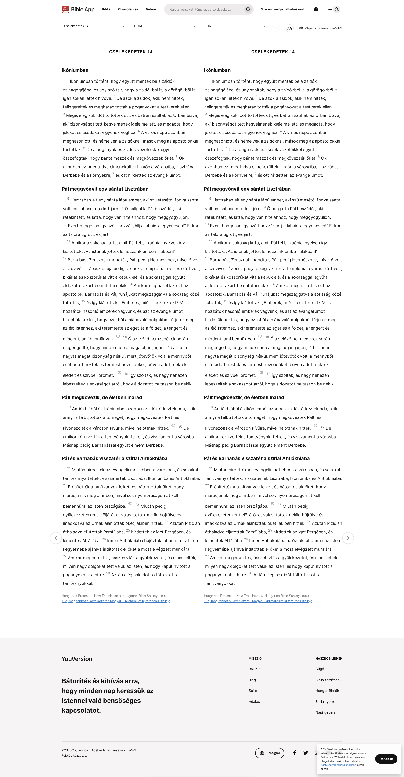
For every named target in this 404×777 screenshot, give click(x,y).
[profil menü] (333, 9)
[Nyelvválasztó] (316, 9)
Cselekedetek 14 (76, 26)
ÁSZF (133, 750)
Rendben (386, 759)
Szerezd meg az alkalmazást (282, 9)
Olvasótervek (128, 9)
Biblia (106, 9)
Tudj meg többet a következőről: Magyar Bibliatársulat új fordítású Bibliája (116, 600)
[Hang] (276, 28)
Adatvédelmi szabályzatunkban (338, 764)
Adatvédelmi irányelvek (108, 750)
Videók (151, 9)
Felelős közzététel (75, 755)
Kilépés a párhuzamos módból (323, 28)
